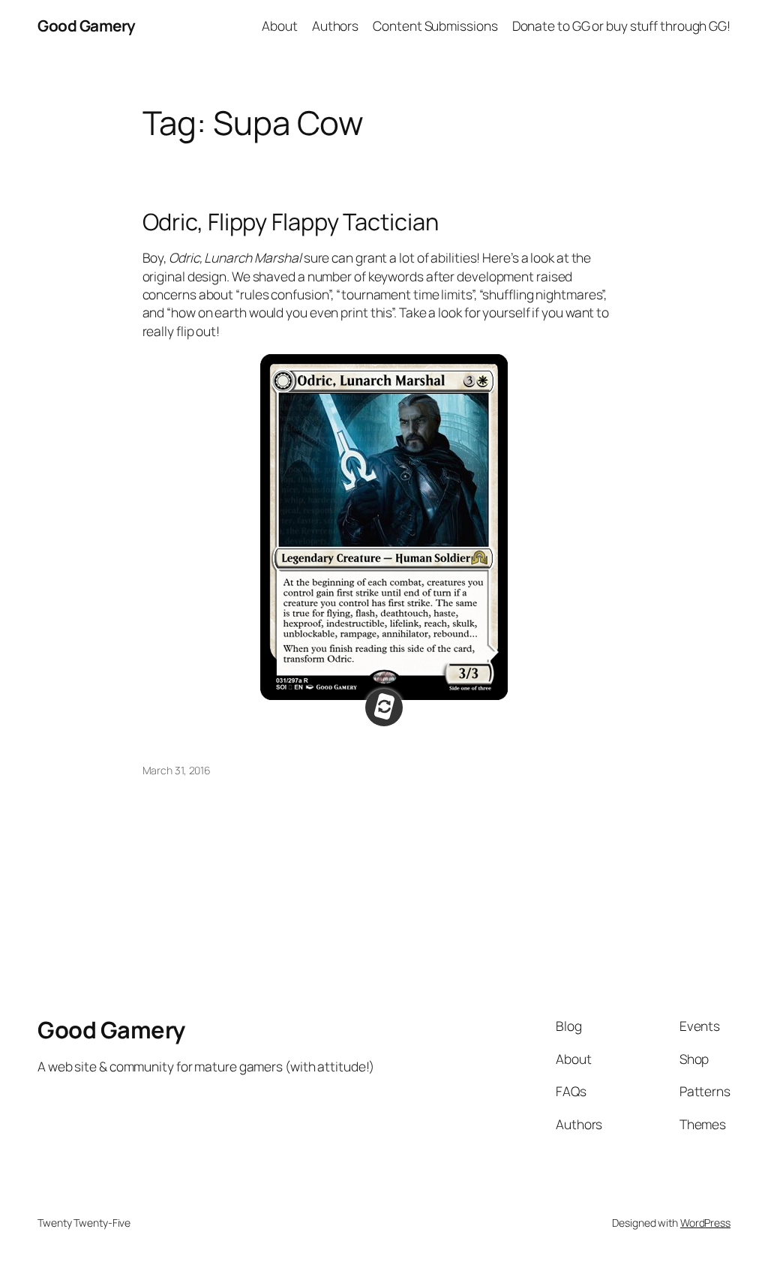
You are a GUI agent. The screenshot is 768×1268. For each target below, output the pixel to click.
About (280, 26)
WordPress (705, 1222)
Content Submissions (435, 26)
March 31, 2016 (177, 770)
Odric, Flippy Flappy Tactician (290, 222)
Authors (335, 26)
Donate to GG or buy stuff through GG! (621, 26)
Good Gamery (87, 25)
